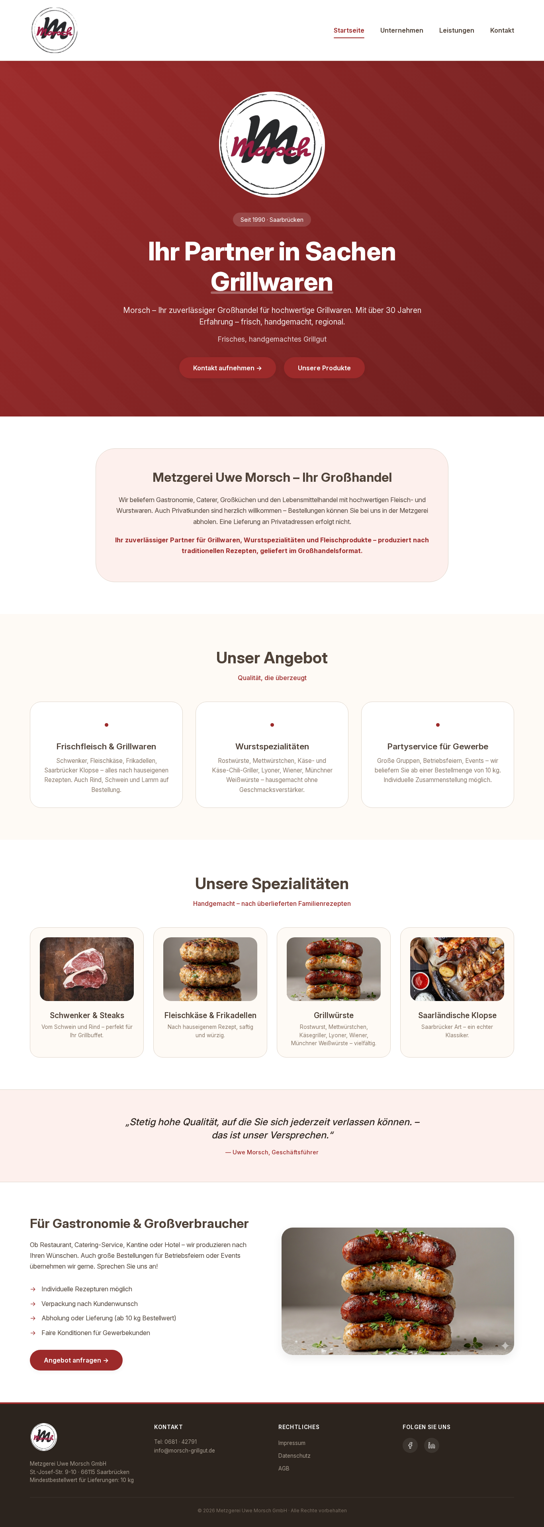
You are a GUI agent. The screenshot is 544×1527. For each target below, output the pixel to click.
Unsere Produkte (324, 368)
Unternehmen (401, 30)
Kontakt (502, 30)
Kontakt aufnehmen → (227, 368)
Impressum (291, 1443)
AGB (284, 1468)
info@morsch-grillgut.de (184, 1450)
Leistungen (456, 30)
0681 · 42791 (180, 1442)
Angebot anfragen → (76, 1360)
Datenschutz (294, 1456)
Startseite (349, 30)
